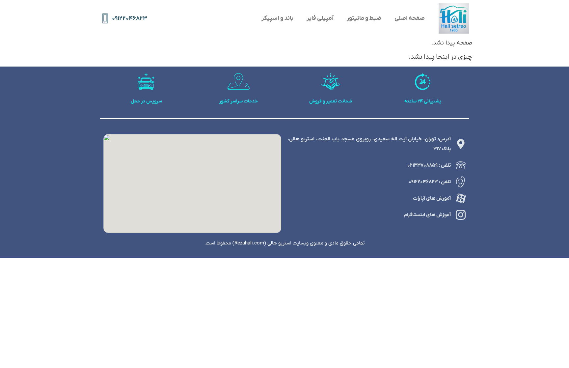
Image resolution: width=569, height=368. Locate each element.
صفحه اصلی (409, 18)
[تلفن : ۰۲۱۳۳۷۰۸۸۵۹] (461, 165)
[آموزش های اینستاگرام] (461, 215)
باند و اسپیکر (277, 18)
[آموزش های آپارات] (461, 198)
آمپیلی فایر (320, 18)
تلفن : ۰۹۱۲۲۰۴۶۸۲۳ (430, 182)
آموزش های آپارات (432, 198)
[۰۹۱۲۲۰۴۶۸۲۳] (105, 18)
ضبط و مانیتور (364, 18)
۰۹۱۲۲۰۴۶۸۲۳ (129, 18)
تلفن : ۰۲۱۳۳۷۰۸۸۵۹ (429, 165)
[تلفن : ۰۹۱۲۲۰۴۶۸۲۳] (461, 182)
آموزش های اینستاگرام (427, 215)
